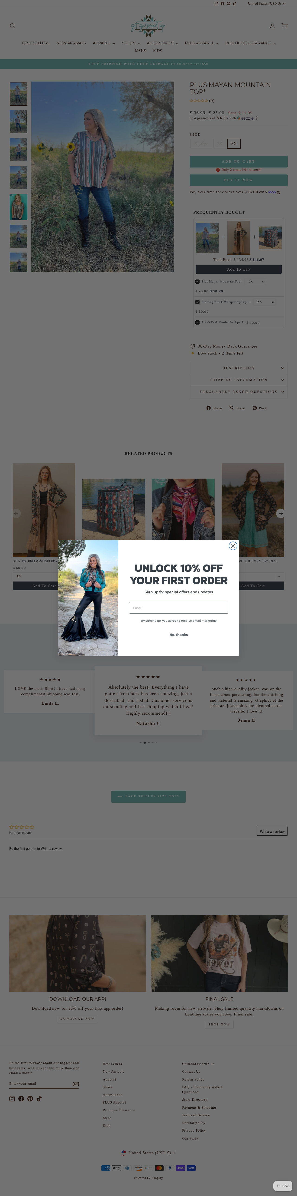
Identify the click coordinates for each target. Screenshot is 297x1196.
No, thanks (179, 634)
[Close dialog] (233, 546)
